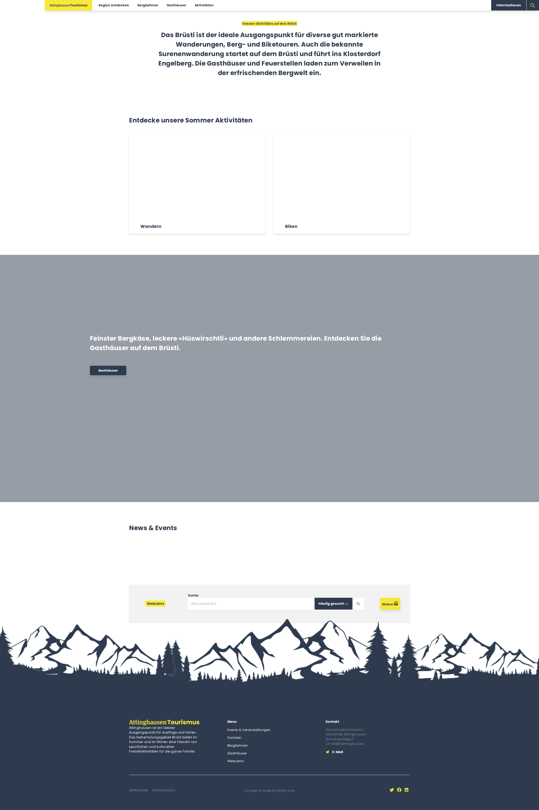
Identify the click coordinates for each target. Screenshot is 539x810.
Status (388, 604)
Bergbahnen (237, 745)
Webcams (235, 761)
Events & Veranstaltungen (249, 730)
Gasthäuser (237, 753)
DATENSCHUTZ (163, 790)
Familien (234, 737)
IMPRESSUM (138, 790)
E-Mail (337, 752)
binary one (286, 790)
